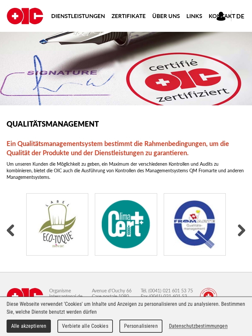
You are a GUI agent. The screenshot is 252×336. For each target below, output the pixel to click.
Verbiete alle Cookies (85, 326)
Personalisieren (141, 326)
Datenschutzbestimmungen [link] (198, 326)
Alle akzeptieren (28, 326)
